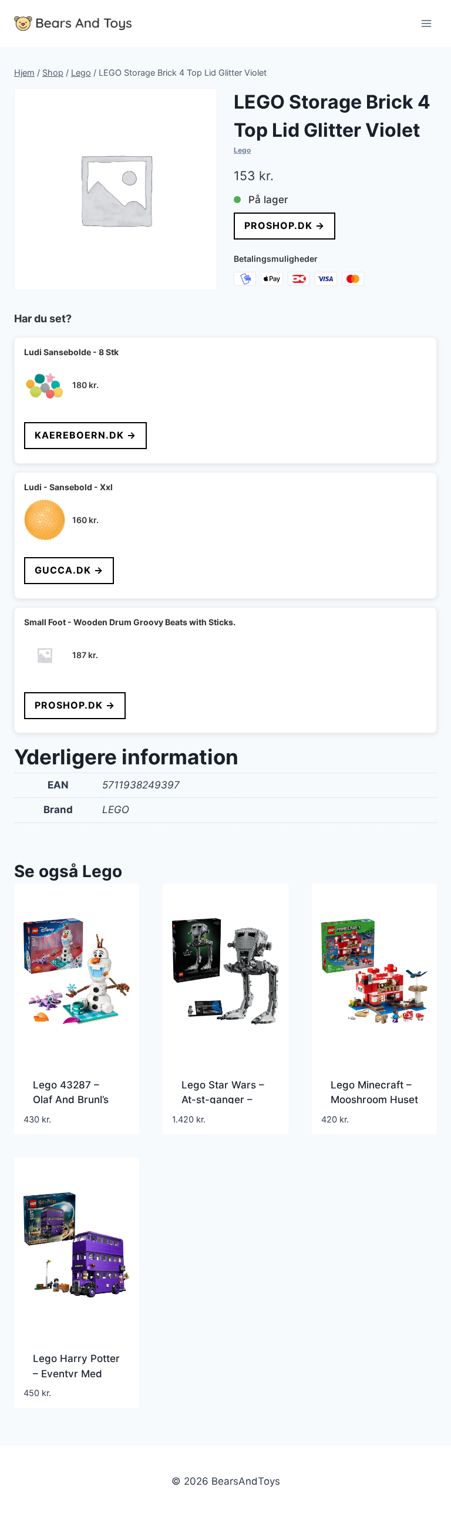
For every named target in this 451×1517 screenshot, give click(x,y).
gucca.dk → (69, 570)
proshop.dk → (284, 225)
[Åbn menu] (426, 23)
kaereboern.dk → (85, 435)
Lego (242, 150)
